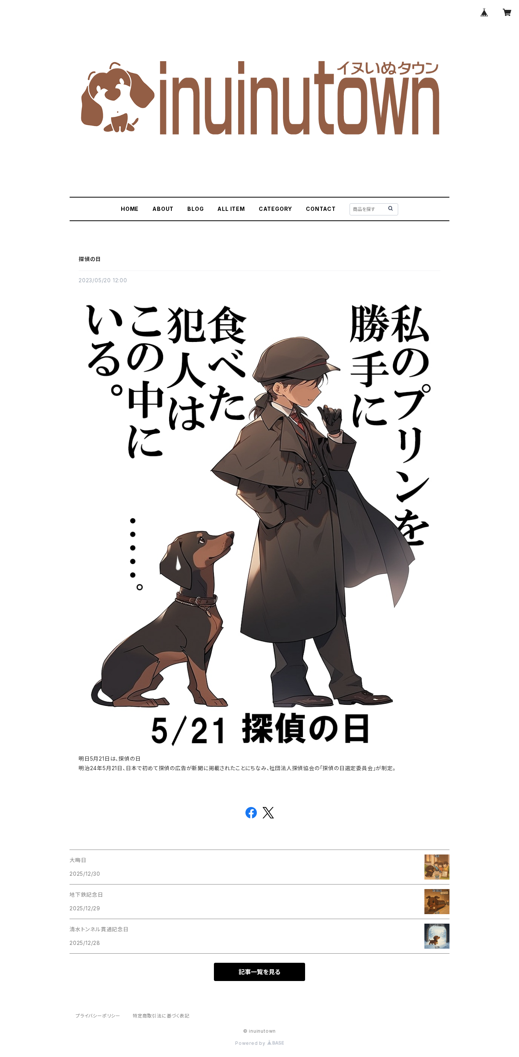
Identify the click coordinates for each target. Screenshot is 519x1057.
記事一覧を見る (259, 972)
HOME (130, 209)
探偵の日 (90, 259)
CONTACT (321, 209)
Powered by (251, 1043)
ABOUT (163, 209)
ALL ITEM (231, 209)
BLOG (195, 209)
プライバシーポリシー (98, 1016)
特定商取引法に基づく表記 (161, 1016)
